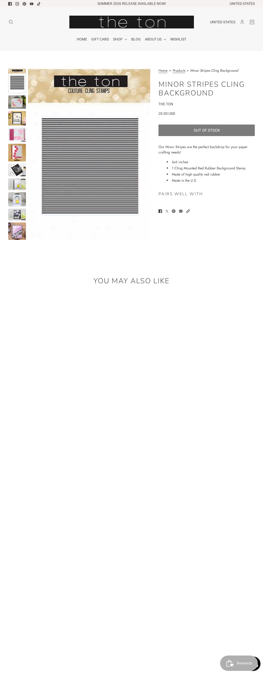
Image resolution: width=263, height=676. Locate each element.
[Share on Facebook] (160, 211)
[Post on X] (167, 211)
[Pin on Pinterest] (173, 211)
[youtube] (31, 4)
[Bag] (252, 22)
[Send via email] (181, 211)
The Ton (165, 104)
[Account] (242, 22)
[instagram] (17, 4)
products (179, 71)
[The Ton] (131, 22)
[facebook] (10, 4)
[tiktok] (39, 4)
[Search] (11, 22)
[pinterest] (24, 4)
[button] (188, 211)
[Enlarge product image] (89, 154)
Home (162, 71)
